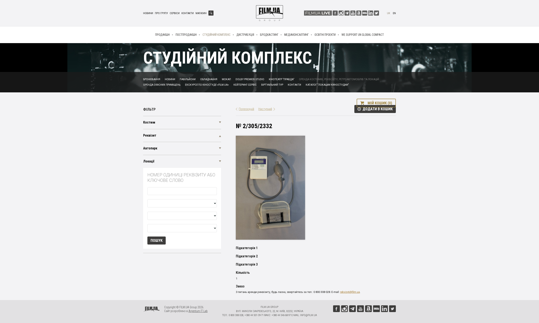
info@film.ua (308, 315)
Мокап (226, 79)
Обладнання (208, 79)
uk (388, 13)
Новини (148, 13)
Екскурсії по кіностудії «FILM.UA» (207, 84)
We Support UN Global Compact (363, 34)
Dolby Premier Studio (250, 79)
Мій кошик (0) (380, 103)
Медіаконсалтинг (296, 34)
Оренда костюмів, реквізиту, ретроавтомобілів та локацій (339, 79)
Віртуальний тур (272, 84)
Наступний (265, 109)
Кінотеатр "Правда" (281, 79)
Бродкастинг (269, 34)
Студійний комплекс (217, 34)
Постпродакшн (186, 34)
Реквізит (149, 135)
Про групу (161, 13)
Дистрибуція (245, 34)
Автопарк (150, 148)
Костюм (149, 122)
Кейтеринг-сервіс (245, 84)
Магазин (201, 13)
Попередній (246, 109)
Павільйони (188, 79)
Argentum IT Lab (198, 311)
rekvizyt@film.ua (350, 292)
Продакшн (162, 34)
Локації (148, 161)
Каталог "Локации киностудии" (327, 84)
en (394, 13)
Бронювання (151, 79)
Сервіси (175, 13)
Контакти (187, 13)
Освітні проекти (325, 34)
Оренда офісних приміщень (161, 84)
